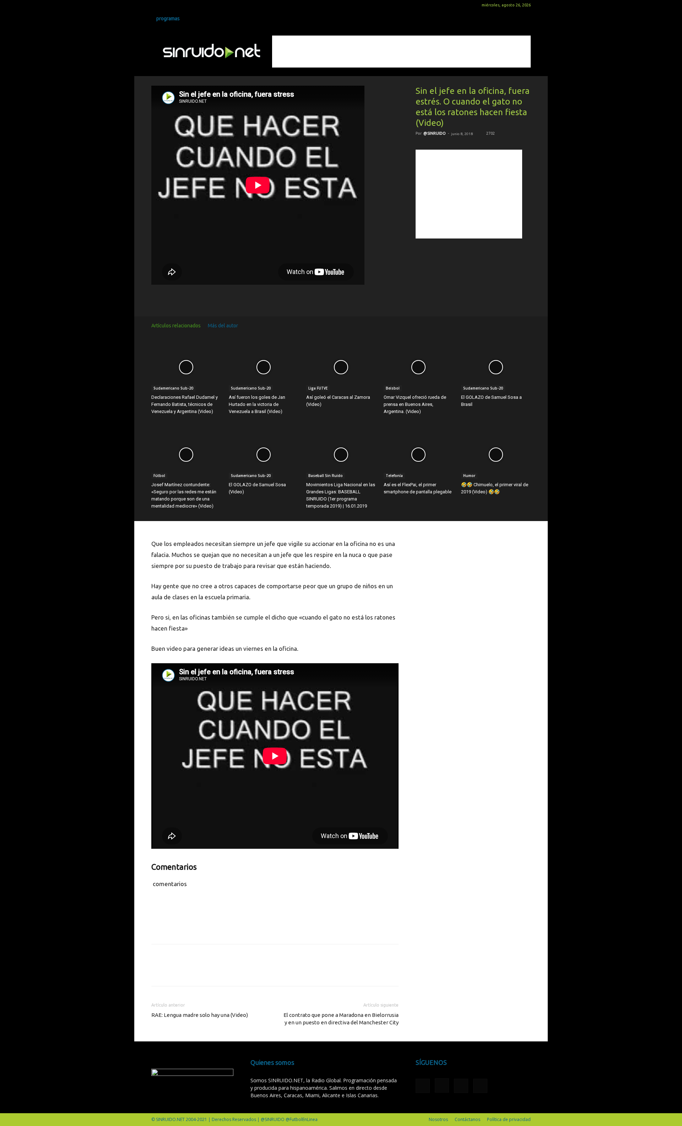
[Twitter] (180, 5)
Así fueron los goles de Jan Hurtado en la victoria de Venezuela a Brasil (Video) (257, 404)
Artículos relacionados (176, 325)
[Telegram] (299, 299)
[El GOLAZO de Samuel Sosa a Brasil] (496, 367)
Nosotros (438, 1119)
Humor (469, 475)
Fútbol (159, 475)
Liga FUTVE (318, 388)
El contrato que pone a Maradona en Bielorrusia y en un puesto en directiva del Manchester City (341, 1018)
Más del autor (223, 325)
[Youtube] (191, 5)
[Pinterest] (266, 299)
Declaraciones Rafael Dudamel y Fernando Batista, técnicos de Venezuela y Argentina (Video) (184, 404)
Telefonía (394, 475)
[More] (315, 299)
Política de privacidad (509, 1119)
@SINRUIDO (434, 133)
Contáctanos (467, 1119)
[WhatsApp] (283, 299)
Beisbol (393, 388)
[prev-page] (516, 325)
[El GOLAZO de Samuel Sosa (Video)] (263, 455)
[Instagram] (168, 5)
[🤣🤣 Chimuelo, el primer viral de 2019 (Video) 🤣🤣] (496, 455)
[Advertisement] (401, 52)
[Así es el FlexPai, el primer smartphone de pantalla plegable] (418, 455)
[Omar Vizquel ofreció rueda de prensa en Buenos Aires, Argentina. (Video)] (418, 367)
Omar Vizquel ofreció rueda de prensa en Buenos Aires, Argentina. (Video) (415, 404)
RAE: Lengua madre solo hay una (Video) (199, 1015)
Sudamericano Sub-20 (173, 388)
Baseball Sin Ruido (325, 475)
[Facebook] (156, 5)
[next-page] (527, 325)
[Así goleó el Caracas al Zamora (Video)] (341, 367)
